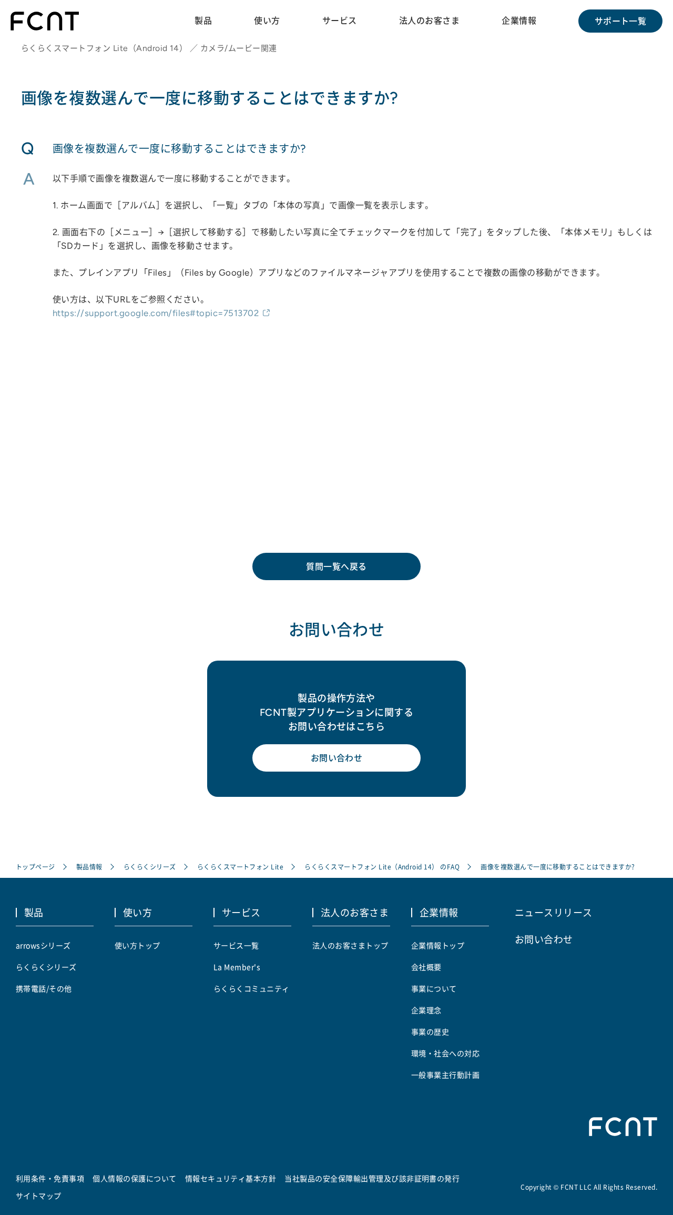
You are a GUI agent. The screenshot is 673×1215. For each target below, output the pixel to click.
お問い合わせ (337, 758)
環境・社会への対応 (445, 1053)
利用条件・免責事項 (50, 1178)
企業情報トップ (437, 945)
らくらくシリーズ (150, 866)
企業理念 (426, 1010)
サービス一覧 (236, 945)
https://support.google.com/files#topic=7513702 (156, 313)
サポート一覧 (621, 21)
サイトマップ (39, 1195)
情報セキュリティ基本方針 (231, 1178)
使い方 (267, 20)
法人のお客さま (429, 20)
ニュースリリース (554, 912)
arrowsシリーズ (43, 945)
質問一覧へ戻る (336, 566)
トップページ (35, 866)
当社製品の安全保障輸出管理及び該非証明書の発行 (372, 1178)
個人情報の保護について (134, 1178)
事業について (434, 988)
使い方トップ (137, 945)
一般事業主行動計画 (445, 1074)
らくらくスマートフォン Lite (240, 866)
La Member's (236, 966)
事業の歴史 (430, 1031)
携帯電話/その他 (44, 988)
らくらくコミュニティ (251, 988)
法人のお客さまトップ (350, 945)
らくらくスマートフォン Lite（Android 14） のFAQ (382, 866)
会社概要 (426, 966)
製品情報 (89, 866)
